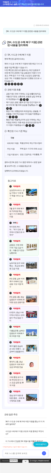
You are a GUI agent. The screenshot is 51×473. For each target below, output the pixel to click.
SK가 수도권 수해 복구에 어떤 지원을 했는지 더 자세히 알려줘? (24, 422)
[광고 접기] (25, 461)
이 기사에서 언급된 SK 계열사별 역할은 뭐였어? (24, 441)
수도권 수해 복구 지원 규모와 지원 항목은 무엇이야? (24, 432)
